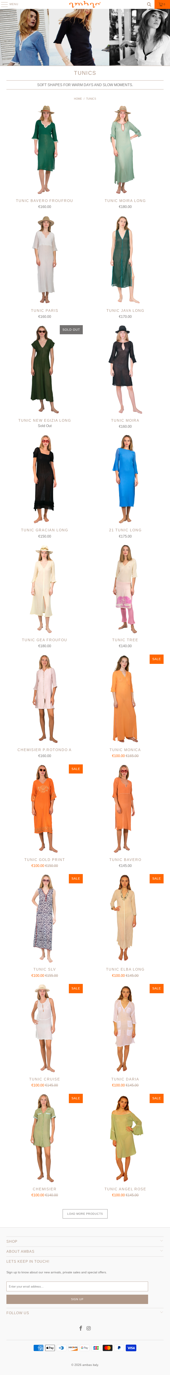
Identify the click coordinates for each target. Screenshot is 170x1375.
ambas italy (90, 1365)
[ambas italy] (85, 4)
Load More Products (85, 1213)
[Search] (149, 4)
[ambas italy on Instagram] (88, 1329)
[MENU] (2, 4)
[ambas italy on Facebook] (80, 1329)
